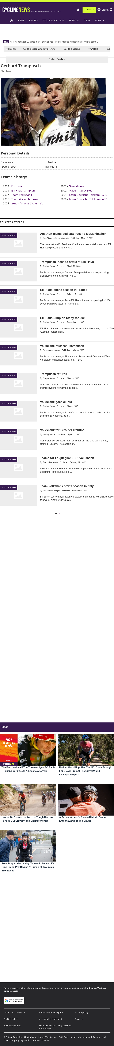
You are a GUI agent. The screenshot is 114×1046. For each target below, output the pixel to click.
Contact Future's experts (51, 1012)
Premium (74, 20)
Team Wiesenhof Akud (25, 199)
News (21, 20)
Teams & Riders (8, 235)
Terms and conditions (14, 1012)
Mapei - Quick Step (80, 190)
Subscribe (89, 9)
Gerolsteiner (76, 186)
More (98, 20)
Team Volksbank (21, 195)
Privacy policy (81, 1012)
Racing (33, 20)
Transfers (93, 48)
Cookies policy (11, 1019)
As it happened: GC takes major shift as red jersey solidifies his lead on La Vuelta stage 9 (54, 41)
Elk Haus (16, 186)
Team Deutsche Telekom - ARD (88, 195)
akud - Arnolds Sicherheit (27, 203)
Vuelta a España (72, 48)
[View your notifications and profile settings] (78, 10)
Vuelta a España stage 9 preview (39, 48)
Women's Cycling (53, 20)
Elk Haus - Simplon (23, 190)
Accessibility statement (50, 1019)
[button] (107, 9)
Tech (87, 20)
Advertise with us (12, 1025)
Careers (79, 1019)
